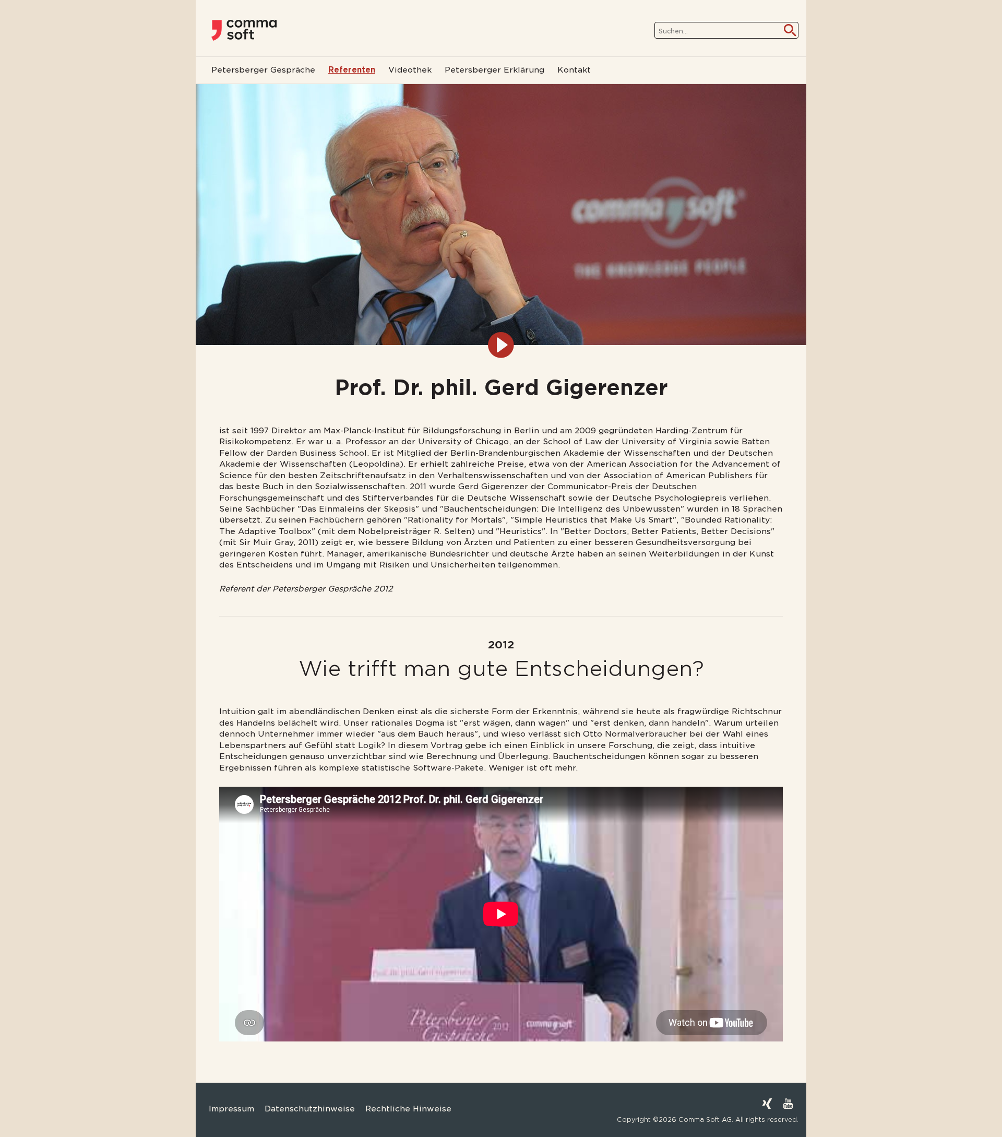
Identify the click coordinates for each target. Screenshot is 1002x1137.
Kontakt (574, 70)
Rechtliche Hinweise (408, 1109)
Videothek (410, 70)
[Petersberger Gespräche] (244, 30)
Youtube (788, 1103)
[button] (23, 1114)
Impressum (231, 1109)
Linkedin (746, 1103)
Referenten (351, 70)
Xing (767, 1103)
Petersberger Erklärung (494, 70)
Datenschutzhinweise (310, 1109)
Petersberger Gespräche (263, 70)
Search (790, 30)
